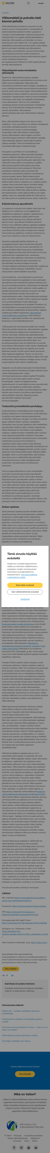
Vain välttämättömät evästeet (25, 592)
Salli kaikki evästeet (25, 585)
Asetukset (25, 599)
